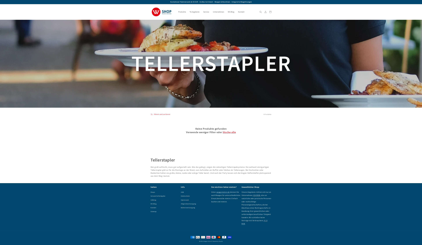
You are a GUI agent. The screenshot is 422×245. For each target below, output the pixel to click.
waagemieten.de (223, 192)
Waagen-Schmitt (208, 241)
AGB (182, 192)
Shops (153, 192)
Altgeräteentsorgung (188, 204)
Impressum (185, 200)
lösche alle (229, 132)
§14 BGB (256, 195)
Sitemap (153, 211)
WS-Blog (153, 204)
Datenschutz (185, 196)
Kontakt (153, 208)
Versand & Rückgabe (158, 196)
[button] (260, 12)
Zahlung (153, 200)
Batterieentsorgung (188, 208)
